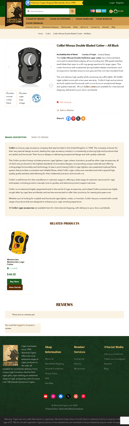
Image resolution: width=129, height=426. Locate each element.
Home (40, 33)
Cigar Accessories (60, 19)
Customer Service (32, 27)
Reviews (105, 27)
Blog (113, 27)
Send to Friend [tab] (39, 137)
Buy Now (14, 281)
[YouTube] (45, 396)
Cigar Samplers (84, 19)
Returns (78, 363)
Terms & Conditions (54, 368)
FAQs (75, 27)
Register (120, 2)
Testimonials (66, 27)
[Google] (76, 396)
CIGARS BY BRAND (35, 19)
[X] (78, 118)
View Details (15, 287)
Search (72, 11)
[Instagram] (53, 396)
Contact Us (95, 27)
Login (112, 2)
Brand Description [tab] (15, 137)
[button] (65, 110)
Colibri (48, 33)
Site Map (49, 383)
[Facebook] (68, 118)
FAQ (47, 378)
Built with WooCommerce (71, 408)
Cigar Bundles (104, 19)
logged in (21, 325)
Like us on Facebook (113, 354)
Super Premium (34, 23)
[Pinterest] (73, 118)
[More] (83, 118)
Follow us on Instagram (114, 359)
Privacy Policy (51, 373)
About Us (84, 27)
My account (79, 368)
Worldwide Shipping (50, 27)
